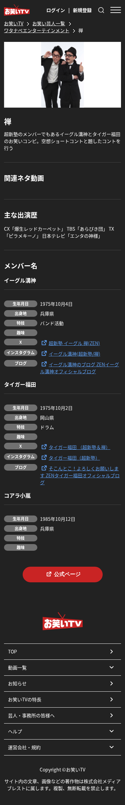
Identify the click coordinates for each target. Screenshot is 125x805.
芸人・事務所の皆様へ (31, 715)
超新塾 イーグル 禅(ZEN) (74, 343)
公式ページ (67, 574)
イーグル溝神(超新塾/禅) (74, 353)
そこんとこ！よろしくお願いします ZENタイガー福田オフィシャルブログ (80, 475)
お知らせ (17, 683)
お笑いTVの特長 (24, 699)
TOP (12, 651)
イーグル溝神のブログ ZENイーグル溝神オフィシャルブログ (79, 368)
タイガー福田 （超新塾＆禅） (79, 447)
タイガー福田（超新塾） (74, 457)
